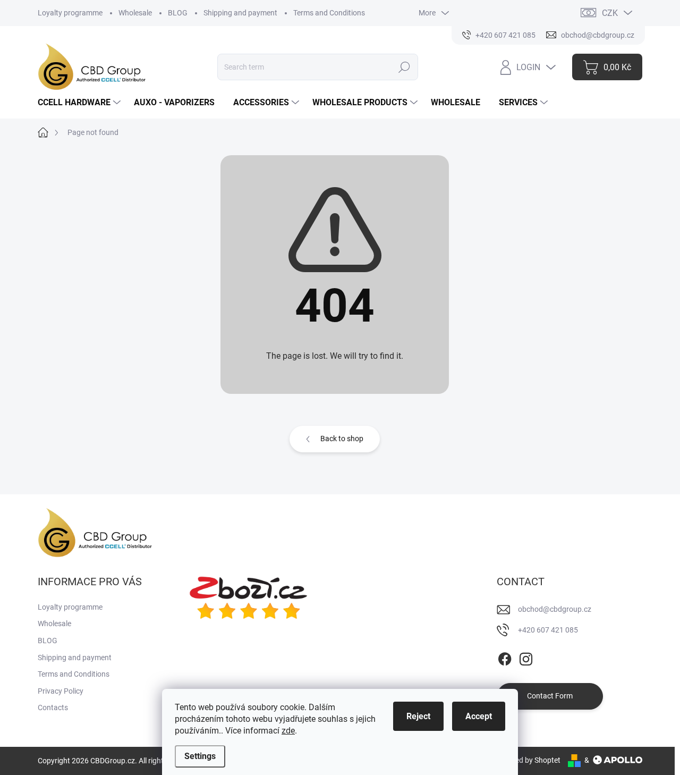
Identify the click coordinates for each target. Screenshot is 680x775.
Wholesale (135, 13)
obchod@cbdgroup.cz (554, 609)
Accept (478, 716)
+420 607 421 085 (548, 630)
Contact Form (550, 696)
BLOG (178, 13)
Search (404, 67)
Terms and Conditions (329, 13)
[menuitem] (80, 103)
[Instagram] (526, 657)
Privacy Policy (60, 691)
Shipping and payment (240, 13)
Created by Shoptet (528, 760)
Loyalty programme (70, 13)
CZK (610, 13)
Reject (418, 716)
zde (288, 731)
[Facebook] (505, 657)
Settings (200, 756)
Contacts (53, 707)
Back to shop (341, 438)
